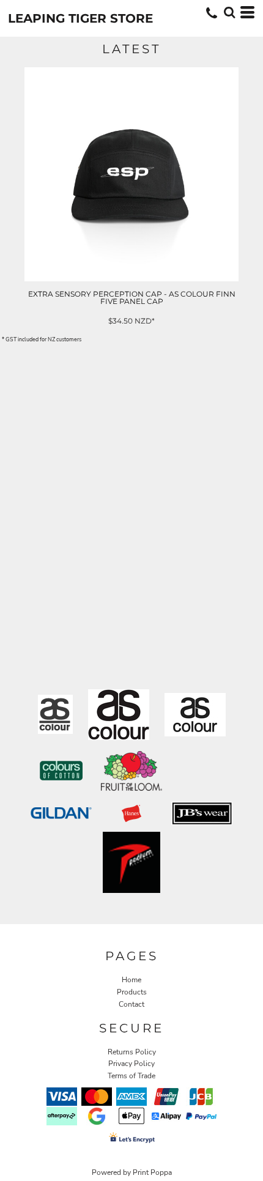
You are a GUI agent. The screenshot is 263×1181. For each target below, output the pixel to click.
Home (131, 980)
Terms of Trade (131, 1076)
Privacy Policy (131, 1063)
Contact (131, 1004)
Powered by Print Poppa (132, 1172)
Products (132, 992)
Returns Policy (132, 1052)
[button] (229, 12)
